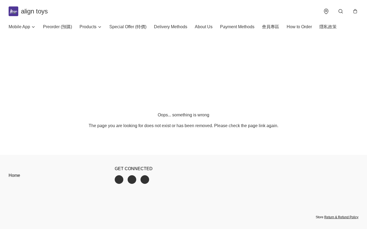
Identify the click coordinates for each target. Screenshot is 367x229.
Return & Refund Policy (341, 217)
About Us (204, 26)
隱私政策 (328, 26)
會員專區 (270, 26)
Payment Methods (237, 26)
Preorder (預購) (57, 26)
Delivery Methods (170, 26)
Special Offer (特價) (127, 26)
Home (14, 175)
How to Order (299, 26)
